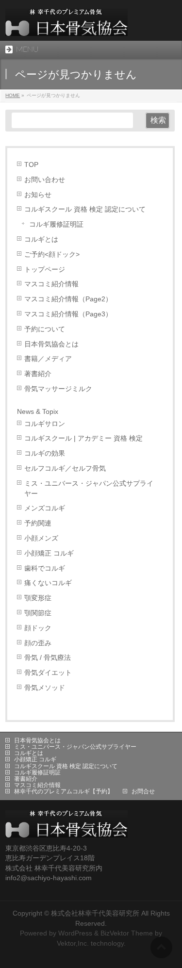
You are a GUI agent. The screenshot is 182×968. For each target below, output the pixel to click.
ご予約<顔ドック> (52, 254)
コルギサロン (44, 423)
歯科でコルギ (44, 568)
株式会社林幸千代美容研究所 (95, 913)
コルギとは (41, 239)
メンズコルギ (44, 508)
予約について (44, 329)
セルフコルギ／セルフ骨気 (65, 468)
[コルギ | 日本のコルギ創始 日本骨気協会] (66, 25)
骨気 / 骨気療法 (47, 657)
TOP (31, 164)
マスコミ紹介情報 (51, 284)
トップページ (44, 269)
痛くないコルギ (48, 583)
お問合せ (143, 791)
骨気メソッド (44, 687)
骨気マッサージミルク (58, 389)
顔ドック (37, 628)
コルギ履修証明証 (56, 224)
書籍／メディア (48, 358)
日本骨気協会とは (51, 344)
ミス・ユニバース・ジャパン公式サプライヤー (88, 488)
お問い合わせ (44, 179)
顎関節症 (37, 613)
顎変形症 (37, 598)
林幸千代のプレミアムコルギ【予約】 (63, 791)
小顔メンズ (41, 538)
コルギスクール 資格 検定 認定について (85, 209)
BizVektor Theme (126, 933)
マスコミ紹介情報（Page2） (68, 299)
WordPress (75, 933)
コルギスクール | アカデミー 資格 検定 (83, 438)
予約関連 (37, 523)
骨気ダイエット (48, 672)
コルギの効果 (44, 453)
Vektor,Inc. (73, 943)
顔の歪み (37, 643)
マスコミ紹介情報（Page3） (68, 314)
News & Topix (37, 411)
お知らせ (37, 194)
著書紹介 (37, 373)
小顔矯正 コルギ (49, 553)
